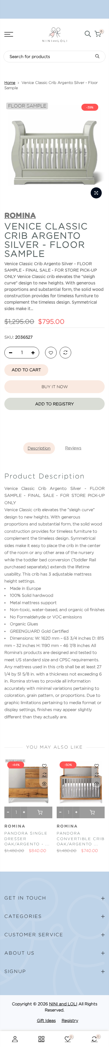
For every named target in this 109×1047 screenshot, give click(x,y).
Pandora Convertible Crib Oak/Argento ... (81, 838)
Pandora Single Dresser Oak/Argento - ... (27, 838)
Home (9, 82)
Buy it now (55, 386)
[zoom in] (96, 192)
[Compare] (65, 353)
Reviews (73, 448)
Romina (15, 826)
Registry (70, 1020)
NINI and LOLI (63, 1004)
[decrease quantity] (9, 353)
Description (39, 448)
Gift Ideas (46, 1020)
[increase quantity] (34, 353)
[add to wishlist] (50, 353)
